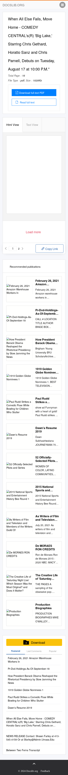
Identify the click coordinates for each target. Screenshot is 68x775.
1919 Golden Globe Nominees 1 (46, 370)
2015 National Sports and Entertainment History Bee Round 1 (44, 488)
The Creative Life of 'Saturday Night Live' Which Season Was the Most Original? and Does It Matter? (47, 576)
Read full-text (27, 102)
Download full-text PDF (31, 93)
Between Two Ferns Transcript (23, 750)
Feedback (45, 771)
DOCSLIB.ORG (13, 5)
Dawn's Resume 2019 (46, 429)
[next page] (22, 248)
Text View (32, 125)
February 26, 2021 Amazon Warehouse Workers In (47, 282)
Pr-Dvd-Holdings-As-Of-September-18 (47, 311)
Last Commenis (34, 651)
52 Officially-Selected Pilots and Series (45, 459)
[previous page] (5, 248)
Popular (52, 651)
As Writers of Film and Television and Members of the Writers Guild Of (47, 517)
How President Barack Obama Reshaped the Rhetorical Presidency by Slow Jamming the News (45, 341)
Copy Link (51, 249)
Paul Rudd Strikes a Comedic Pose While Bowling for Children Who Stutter (47, 400)
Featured (15, 650)
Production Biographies (43, 606)
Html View (12, 125)
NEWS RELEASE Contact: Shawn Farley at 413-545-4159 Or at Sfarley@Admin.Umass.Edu (32, 737)
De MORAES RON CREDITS (45, 547)
